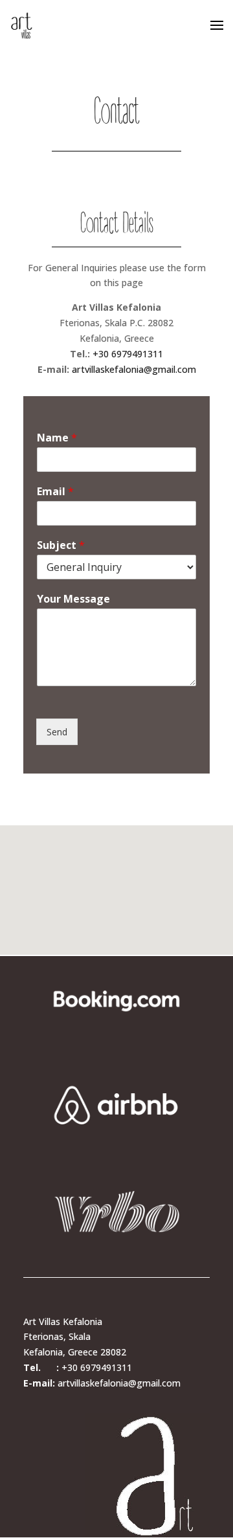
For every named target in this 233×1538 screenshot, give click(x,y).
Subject (61, 545)
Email (55, 491)
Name (57, 438)
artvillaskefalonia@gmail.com (134, 369)
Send (57, 732)
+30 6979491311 (128, 354)
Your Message (73, 599)
